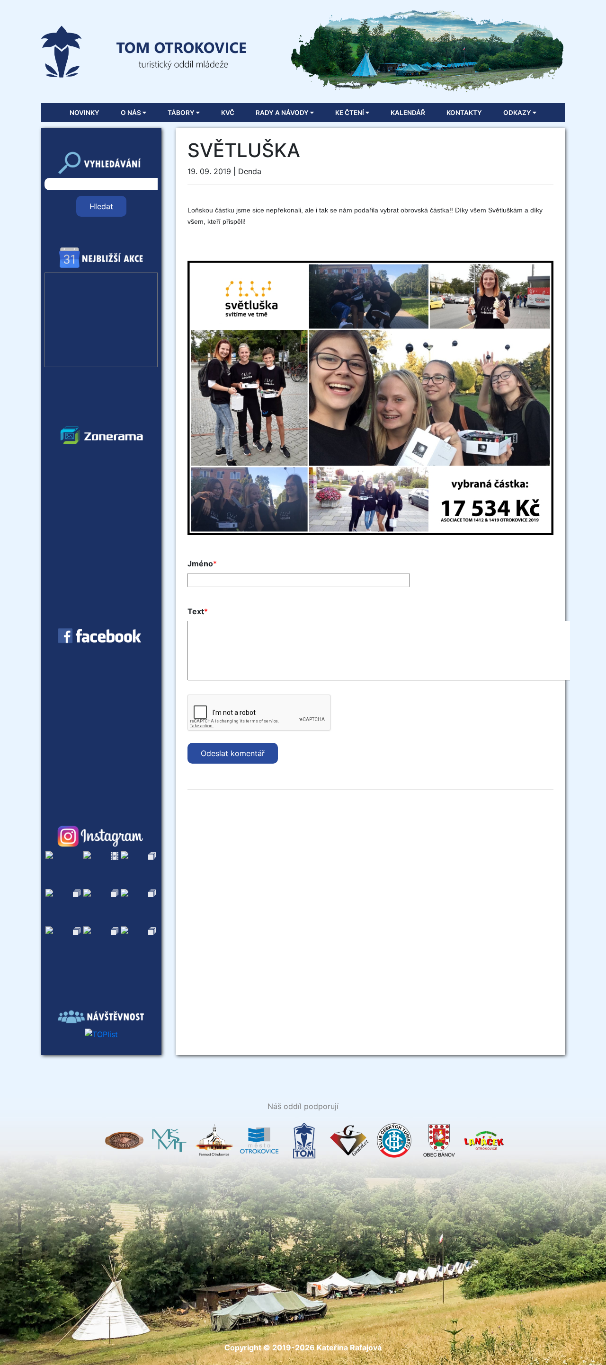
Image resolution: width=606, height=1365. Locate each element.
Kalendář (408, 112)
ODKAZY (518, 112)
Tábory (182, 112)
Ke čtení (350, 112)
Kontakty (464, 112)
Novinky (84, 112)
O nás (132, 112)
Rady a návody (283, 112)
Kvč (227, 112)
